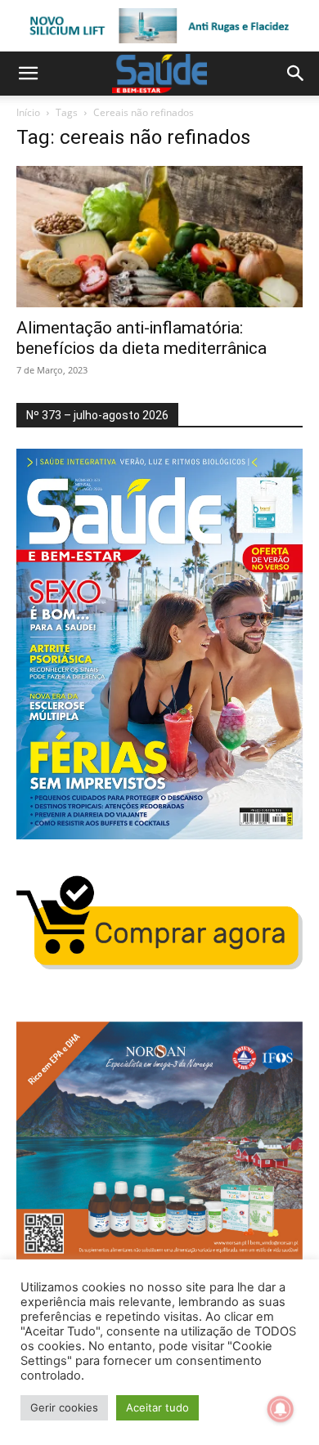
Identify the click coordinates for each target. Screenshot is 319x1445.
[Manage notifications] (280, 1409)
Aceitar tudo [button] (157, 1407)
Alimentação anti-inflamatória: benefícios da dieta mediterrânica (141, 338)
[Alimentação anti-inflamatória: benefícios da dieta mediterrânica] (159, 236)
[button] (28, 73)
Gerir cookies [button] (64, 1407)
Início (28, 112)
